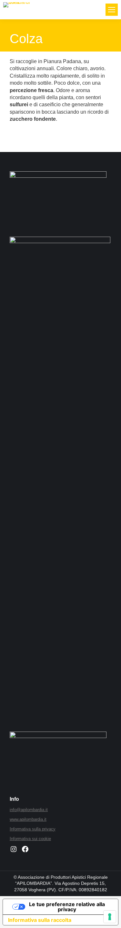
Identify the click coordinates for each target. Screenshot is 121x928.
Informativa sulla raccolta (39, 920)
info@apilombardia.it (29, 809)
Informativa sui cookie (30, 838)
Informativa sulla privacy (32, 829)
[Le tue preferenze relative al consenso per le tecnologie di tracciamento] (110, 917)
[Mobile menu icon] (112, 10)
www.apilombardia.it (28, 819)
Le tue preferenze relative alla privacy (67, 907)
